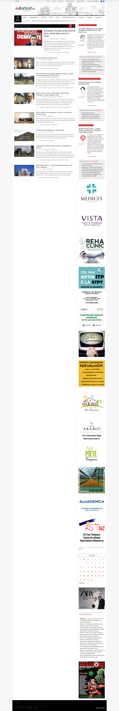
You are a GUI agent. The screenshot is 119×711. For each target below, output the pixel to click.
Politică (43, 17)
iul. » (83, 583)
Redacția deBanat (69, 1)
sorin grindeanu (66, 52)
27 (80, 580)
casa (45, 107)
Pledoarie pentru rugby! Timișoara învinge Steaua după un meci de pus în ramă (51, 21)
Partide (44, 116)
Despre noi (60, 1)
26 (103, 575)
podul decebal (49, 159)
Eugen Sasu (81, 97)
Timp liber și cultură (68, 17)
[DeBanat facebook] (102, 2)
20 (80, 575)
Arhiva (53, 1)
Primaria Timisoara (66, 87)
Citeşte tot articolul (91, 52)
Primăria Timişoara (47, 77)
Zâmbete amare (92, 25)
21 (84, 575)
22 (88, 575)
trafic (47, 140)
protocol (52, 124)
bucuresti (50, 52)
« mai (80, 583)
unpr (58, 124)
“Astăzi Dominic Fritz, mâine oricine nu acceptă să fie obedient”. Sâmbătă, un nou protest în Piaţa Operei (91, 620)
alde (41, 124)
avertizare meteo (43, 68)
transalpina (51, 140)
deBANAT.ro (59, 9)
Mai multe (98, 17)
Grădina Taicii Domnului (85, 78)
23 (91, 575)
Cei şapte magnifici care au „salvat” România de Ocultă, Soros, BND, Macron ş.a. (91, 30)
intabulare (48, 107)
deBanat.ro (81, 144)
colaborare (48, 124)
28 (84, 580)
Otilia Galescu (64, 38)
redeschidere (42, 140)
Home (48, 1)
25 (99, 575)
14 (84, 571)
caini (41, 87)
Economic (81, 17)
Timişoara (72, 87)
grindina (49, 68)
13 (80, 571)
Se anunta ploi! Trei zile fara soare (46, 58)
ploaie (52, 68)
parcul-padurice (58, 87)
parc (53, 87)
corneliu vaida (43, 159)
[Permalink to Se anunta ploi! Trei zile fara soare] (24, 63)
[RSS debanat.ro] (104, 2)
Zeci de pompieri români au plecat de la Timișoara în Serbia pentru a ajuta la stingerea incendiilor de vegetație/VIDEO (92, 652)
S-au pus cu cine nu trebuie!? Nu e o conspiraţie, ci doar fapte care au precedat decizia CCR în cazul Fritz (92, 61)
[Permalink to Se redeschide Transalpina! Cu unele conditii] (24, 135)
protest (62, 159)
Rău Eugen (82, 618)
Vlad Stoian (51, 132)
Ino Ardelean (81, 45)
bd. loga (41, 107)
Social (44, 59)
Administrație (33, 17)
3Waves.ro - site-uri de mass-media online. (29, 708)
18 (99, 571)
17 (95, 571)
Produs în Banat (83, 125)
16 (91, 571)
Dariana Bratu (50, 116)
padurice (50, 87)
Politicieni (52, 38)
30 (91, 580)
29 (88, 580)
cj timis (53, 52)
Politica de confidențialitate (92, 1)
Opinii (57, 17)
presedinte (58, 52)
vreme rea (56, 68)
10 (95, 567)
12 (103, 567)
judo (47, 177)
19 (103, 571)
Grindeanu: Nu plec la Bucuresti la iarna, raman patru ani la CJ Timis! (59, 33)
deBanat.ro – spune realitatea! (26, 706)
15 (88, 571)
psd (61, 52)
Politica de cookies (80, 1)
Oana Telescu (50, 59)
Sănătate (89, 17)
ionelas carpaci (54, 107)
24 (95, 575)
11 (99, 567)
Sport (51, 17)
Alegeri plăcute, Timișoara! (88, 113)
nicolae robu (44, 87)
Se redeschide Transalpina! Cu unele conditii (50, 130)
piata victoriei (51, 177)
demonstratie (42, 177)
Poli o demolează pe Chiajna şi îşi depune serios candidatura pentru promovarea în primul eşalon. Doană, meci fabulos (91, 643)
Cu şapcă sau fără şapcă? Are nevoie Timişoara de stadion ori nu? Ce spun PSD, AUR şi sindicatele (92, 66)
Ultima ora (57, 38)
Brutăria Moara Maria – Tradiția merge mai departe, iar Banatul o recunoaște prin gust (90, 130)
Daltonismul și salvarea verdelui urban (91, 118)
